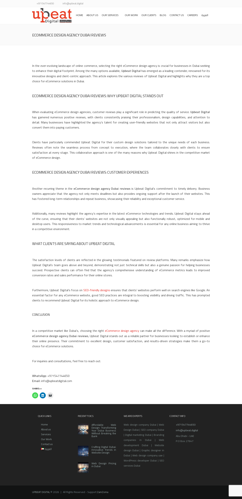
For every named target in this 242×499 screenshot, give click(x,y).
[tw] (174, 4)
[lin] (179, 4)
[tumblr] (198, 4)
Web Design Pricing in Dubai (104, 465)
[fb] (169, 4)
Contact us (47, 444)
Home (79, 15)
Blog (163, 15)
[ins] (184, 4)
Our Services (110, 15)
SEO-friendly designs (96, 290)
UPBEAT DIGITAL (41, 492)
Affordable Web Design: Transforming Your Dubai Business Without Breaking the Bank (104, 430)
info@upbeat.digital (187, 430)
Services (46, 434)
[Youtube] (188, 4)
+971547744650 (185, 424)
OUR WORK (131, 15)
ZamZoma (102, 492)
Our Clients (148, 15)
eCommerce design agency (122, 330)
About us (92, 15)
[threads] (207, 4)
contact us (177, 15)
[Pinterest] (193, 4)
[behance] (202, 4)
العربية (204, 15)
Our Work (46, 439)
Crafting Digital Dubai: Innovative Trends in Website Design (104, 449)
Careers (192, 15)
